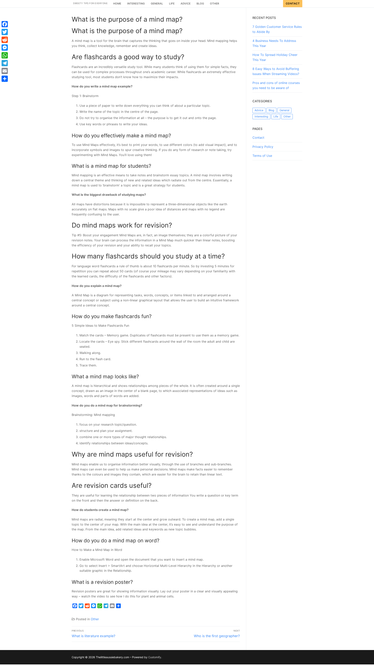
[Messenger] (5, 47)
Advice (259, 110)
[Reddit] (5, 40)
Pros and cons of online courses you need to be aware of (276, 85)
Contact (293, 3)
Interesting (261, 116)
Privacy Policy (262, 147)
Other (95, 619)
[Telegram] (5, 63)
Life (275, 116)
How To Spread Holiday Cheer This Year (274, 57)
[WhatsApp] (5, 55)
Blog (271, 110)
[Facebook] (5, 24)
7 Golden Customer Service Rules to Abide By (277, 29)
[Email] (5, 71)
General (284, 110)
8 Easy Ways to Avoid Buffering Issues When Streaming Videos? (275, 71)
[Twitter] (5, 32)
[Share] (5, 79)
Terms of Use (262, 156)
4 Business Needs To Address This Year (274, 43)
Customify (154, 657)
